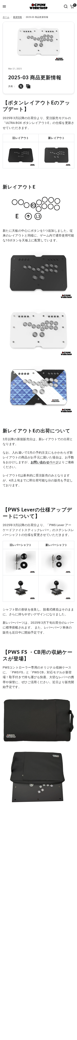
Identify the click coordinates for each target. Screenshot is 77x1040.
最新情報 (17, 17)
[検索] (66, 6)
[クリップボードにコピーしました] (28, 86)
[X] (21, 86)
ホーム (6, 17)
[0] (71, 6)
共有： (11, 86)
